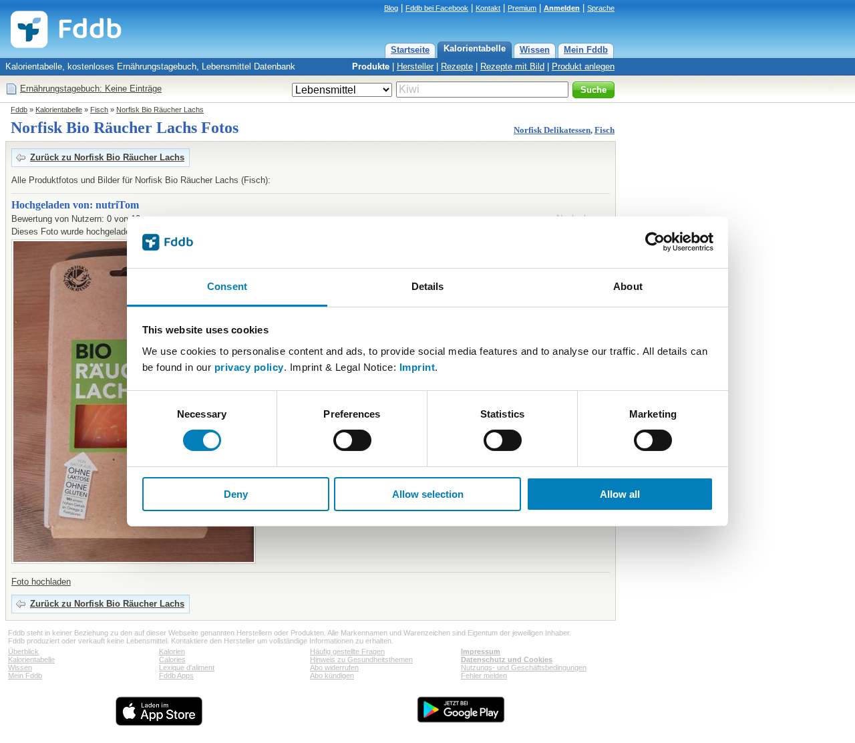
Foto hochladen (41, 582)
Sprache (601, 8)
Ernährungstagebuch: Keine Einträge (91, 89)
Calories (172, 659)
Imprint (417, 367)
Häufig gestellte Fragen (347, 651)
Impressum (480, 651)
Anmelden (562, 8)
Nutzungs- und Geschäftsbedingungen (523, 667)
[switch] (352, 440)
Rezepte (457, 66)
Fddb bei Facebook (436, 8)
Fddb (19, 110)
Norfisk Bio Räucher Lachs (160, 110)
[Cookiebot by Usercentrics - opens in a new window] (654, 242)
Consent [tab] (227, 286)
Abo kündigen (332, 676)
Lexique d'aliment (186, 667)
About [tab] (628, 286)
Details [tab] (427, 286)
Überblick (23, 651)
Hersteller (415, 66)
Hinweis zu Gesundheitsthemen (361, 659)
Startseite (410, 50)
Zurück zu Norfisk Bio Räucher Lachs (107, 157)
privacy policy (249, 367)
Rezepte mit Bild (512, 66)
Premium (522, 8)
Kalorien (172, 651)
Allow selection (428, 494)
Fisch (99, 110)
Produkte (370, 66)
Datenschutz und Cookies (506, 659)
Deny (236, 494)
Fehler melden (484, 676)
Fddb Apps (176, 676)
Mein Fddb (586, 50)
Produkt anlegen (583, 66)
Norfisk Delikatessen (552, 130)
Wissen (535, 50)
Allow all (620, 494)
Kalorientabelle (475, 48)
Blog (391, 8)
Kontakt (488, 8)
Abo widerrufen (334, 667)
